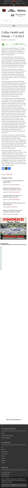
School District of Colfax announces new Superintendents (13, 1)
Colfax (8, 174)
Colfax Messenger (6, 437)
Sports (3, 449)
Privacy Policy (9, 482)
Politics (3, 456)
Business (4, 460)
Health (3, 462)
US (2, 447)
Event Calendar (5, 476)
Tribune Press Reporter (7, 435)
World (3, 458)
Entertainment (5, 451)
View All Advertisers (13, 420)
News (11, 174)
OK (14, 485)
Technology (4, 454)
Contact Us (5, 3)
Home (3, 433)
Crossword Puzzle (6, 472)
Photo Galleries (5, 474)
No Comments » (16, 184)
